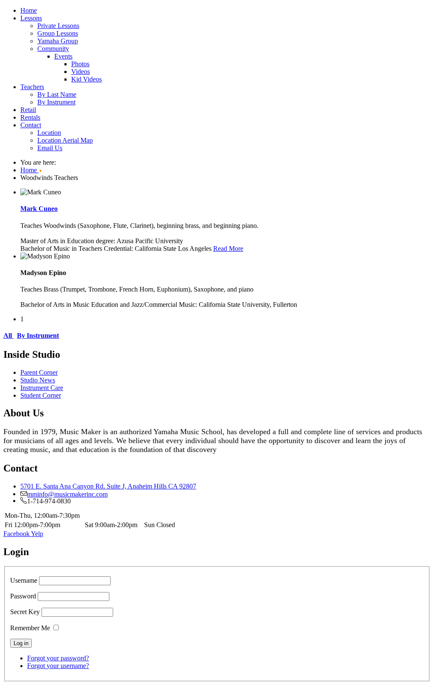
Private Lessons (58, 25)
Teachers (32, 86)
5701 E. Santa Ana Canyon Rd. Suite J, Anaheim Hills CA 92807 (108, 486)
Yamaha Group (57, 41)
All (8, 335)
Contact (30, 125)
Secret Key (25, 611)
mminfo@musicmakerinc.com (67, 493)
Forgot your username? (58, 665)
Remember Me (30, 628)
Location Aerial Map (65, 140)
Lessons (31, 18)
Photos (80, 63)
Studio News (37, 380)
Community (53, 48)
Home (28, 10)
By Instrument (56, 102)
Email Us (49, 148)
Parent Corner (39, 372)
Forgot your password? (58, 658)
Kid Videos (86, 79)
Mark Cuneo (39, 208)
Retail (28, 109)
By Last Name (56, 94)
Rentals (30, 117)
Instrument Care (41, 387)
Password (23, 596)
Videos (80, 71)
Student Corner (40, 395)
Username (23, 580)
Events (63, 56)
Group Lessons (57, 33)
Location (49, 132)
